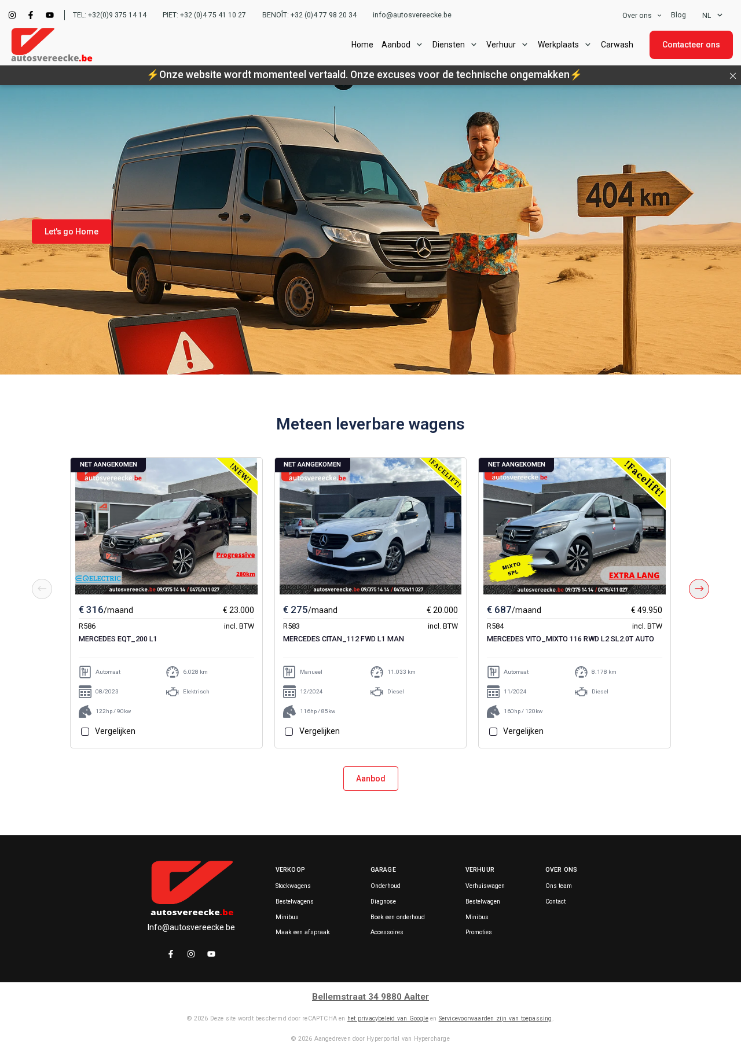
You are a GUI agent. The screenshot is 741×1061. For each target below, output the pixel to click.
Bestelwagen (482, 901)
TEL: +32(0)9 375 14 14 (109, 15)
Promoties (478, 932)
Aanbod (371, 778)
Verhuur (501, 44)
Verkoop (290, 869)
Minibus (287, 917)
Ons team (558, 886)
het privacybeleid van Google (387, 1018)
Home (362, 44)
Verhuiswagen (485, 886)
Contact (555, 901)
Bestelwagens (295, 901)
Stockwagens (293, 886)
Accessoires (386, 932)
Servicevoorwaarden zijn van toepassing (495, 1018)
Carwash (617, 44)
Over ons (637, 16)
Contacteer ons (691, 44)
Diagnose (383, 901)
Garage (383, 869)
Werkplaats (558, 44)
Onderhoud (385, 886)
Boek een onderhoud (397, 917)
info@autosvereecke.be (412, 15)
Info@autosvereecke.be (191, 927)
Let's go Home (71, 231)
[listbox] (642, 15)
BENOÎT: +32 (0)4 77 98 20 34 (309, 15)
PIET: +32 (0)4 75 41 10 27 (204, 15)
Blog (678, 15)
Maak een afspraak (303, 932)
